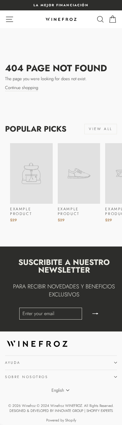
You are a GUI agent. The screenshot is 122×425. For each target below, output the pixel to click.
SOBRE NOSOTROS (26, 376)
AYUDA (12, 362)
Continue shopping (21, 88)
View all (101, 129)
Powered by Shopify (61, 420)
